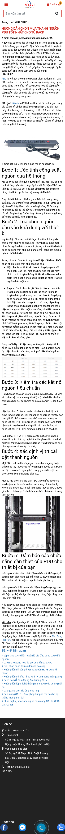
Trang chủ (7, 22)
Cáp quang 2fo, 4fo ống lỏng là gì (21, 690)
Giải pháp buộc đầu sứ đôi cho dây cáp (24, 666)
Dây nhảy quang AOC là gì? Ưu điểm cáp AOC (27, 662)
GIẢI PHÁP (21, 22)
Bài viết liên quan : (14, 650)
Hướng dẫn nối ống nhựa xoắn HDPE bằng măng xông (32, 676)
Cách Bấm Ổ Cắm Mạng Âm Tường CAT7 (25, 680)
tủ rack (15, 103)
